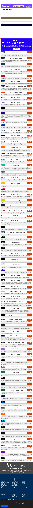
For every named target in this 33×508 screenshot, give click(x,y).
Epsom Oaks (23, 482)
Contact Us (2, 480)
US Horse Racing (3, 481)
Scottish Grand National (25, 480)
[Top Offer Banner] (16, 6)
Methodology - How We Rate (5, 482)
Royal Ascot (23, 483)
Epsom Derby (23, 481)
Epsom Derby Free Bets (15, 483)
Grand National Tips (14, 496)
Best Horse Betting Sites (15, 481)
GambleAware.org (6, 117)
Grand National (3, 494)
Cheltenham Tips (14, 491)
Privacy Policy (3, 483)
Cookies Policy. (22, 503)
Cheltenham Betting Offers (15, 485)
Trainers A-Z (23, 496)
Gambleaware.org (4, 105)
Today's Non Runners (24, 493)
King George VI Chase (4, 492)
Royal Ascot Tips (14, 494)
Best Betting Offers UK (14, 478)
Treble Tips (13, 493)
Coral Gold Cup (3, 491)
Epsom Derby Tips (14, 495)
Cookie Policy (3, 484)
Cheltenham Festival (24, 478)
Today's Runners (24, 492)
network (11, 448)
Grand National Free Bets (15, 482)
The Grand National (24, 479)
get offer (29, 52)
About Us (2, 478)
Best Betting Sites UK (14, 479)
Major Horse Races (24, 491)
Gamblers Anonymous (20, 471)
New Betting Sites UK (14, 480)
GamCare (11, 471)
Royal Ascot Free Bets (14, 484)
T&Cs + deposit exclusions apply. (23, 369)
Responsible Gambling (4, 485)
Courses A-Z (23, 494)
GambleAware (15, 471)
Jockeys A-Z (23, 495)
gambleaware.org (14, 267)
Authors (2, 479)
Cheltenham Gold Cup (4, 493)
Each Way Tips (13, 492)
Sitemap (2, 486)
